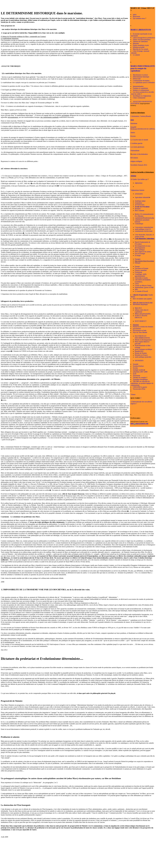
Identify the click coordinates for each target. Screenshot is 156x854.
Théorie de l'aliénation (140, 41)
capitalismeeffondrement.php (144, 218)
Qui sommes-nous (139, 18)
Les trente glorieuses (137, 147)
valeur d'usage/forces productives (144, 38)
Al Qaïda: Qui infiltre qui (139, 179)
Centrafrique (139, 224)
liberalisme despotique (140, 304)
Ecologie (138, 255)
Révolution (134, 158)
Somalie (135, 364)
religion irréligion (136, 161)
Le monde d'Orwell (141, 291)
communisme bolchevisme (143, 231)
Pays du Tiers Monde (140, 332)
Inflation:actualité (138, 47)
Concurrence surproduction (144, 227)
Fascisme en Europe (141, 268)
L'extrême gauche (136, 143)
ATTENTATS (139, 205)
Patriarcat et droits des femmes (143, 327)
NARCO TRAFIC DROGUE (141, 316)
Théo (134, 377)
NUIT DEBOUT (140, 321)
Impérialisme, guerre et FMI (144, 287)
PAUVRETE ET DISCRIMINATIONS (142, 337)
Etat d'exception (148, 261)
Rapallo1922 (139, 351)
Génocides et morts (141, 278)
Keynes (133, 136)
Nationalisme (135, 150)
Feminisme (138, 272)
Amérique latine (140, 201)
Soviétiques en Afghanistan (142, 96)
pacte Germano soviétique (143, 349)
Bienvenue (136, 16)
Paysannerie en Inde (139, 330)
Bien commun (139, 210)
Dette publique (140, 250)
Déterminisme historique (141, 77)
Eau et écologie (140, 253)
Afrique (133, 176)
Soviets (135, 368)
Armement (138, 203)
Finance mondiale (141, 270)
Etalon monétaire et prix (141, 45)
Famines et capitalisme (140, 88)
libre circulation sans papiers (142, 299)
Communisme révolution (141, 80)
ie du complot (141, 377)
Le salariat (136, 55)
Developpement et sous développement (142, 247)
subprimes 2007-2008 (140, 372)
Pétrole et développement (143, 340)
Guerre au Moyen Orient (143, 285)
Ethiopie (137, 263)
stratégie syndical (138, 370)
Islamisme (134, 123)
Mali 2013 (138, 308)
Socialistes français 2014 (139, 165)
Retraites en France (141, 355)
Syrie (134, 374)
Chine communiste (139, 98)
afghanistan (138, 183)
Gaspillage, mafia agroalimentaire (140, 275)
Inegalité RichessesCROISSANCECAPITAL (143, 128)
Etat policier (139, 261)
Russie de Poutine (141, 353)
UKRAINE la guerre (140, 387)
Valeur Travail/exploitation (142, 39)
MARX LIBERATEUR (141, 30)
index (135, 14)
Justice (133, 132)
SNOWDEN (139, 360)
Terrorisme (136, 376)
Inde (136, 289)
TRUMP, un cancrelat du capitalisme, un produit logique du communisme (142, 383)
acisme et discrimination (140, 154)
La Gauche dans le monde (139, 140)
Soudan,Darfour (138, 366)
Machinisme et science (140, 75)
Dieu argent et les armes (143, 252)
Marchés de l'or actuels (140, 49)
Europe (137, 266)
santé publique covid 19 (143, 229)
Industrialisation (138, 86)
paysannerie (137, 328)
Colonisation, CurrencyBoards (141, 116)
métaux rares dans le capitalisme (141, 311)
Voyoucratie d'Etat (139, 389)
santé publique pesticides (143, 357)
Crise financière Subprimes (144, 238)
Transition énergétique (140, 379)
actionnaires (139, 194)
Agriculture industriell (142, 197)
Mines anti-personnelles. (143, 314)
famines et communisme (141, 90)
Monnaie (136, 43)
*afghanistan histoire (137, 190)
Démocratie (137, 79)
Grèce (137, 284)
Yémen (133, 394)
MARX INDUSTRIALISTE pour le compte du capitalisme (143, 68)
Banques (138, 208)
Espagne (138, 259)
